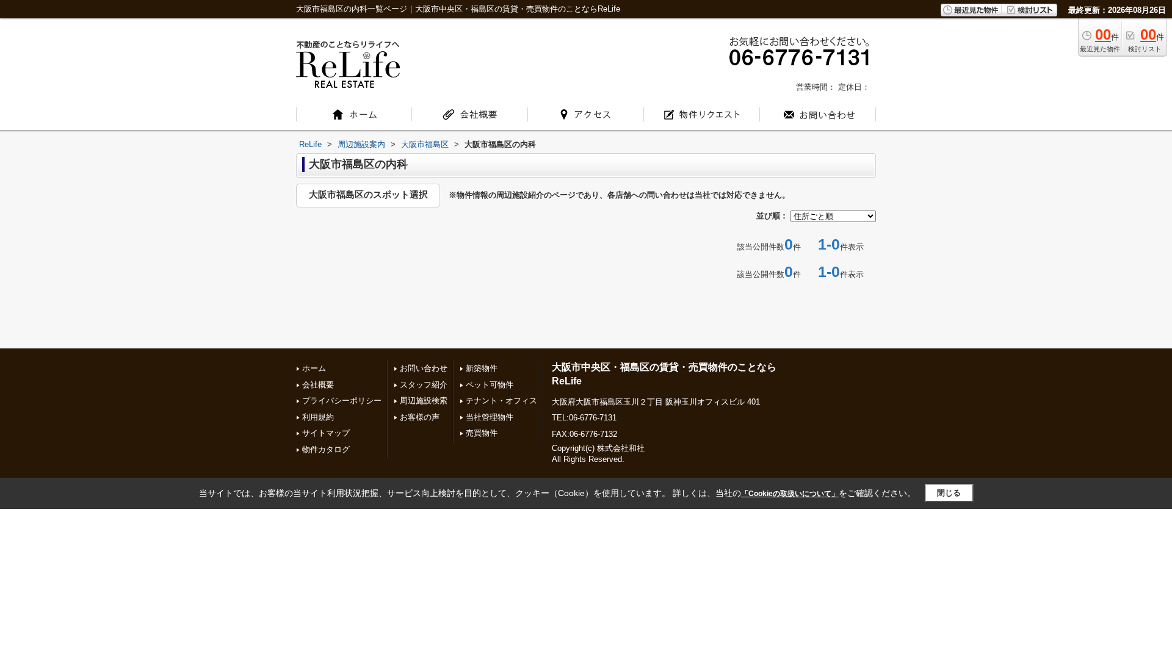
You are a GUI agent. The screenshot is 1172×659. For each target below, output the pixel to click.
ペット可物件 (489, 384)
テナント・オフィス (501, 400)
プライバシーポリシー (342, 400)
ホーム (314, 368)
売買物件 (481, 433)
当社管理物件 (489, 417)
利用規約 (318, 417)
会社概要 (318, 384)
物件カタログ (326, 449)
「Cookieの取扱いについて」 (790, 493)
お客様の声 (420, 417)
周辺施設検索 (423, 400)
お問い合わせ (423, 368)
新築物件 (481, 368)
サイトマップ (326, 433)
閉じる (949, 492)
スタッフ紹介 (423, 384)
